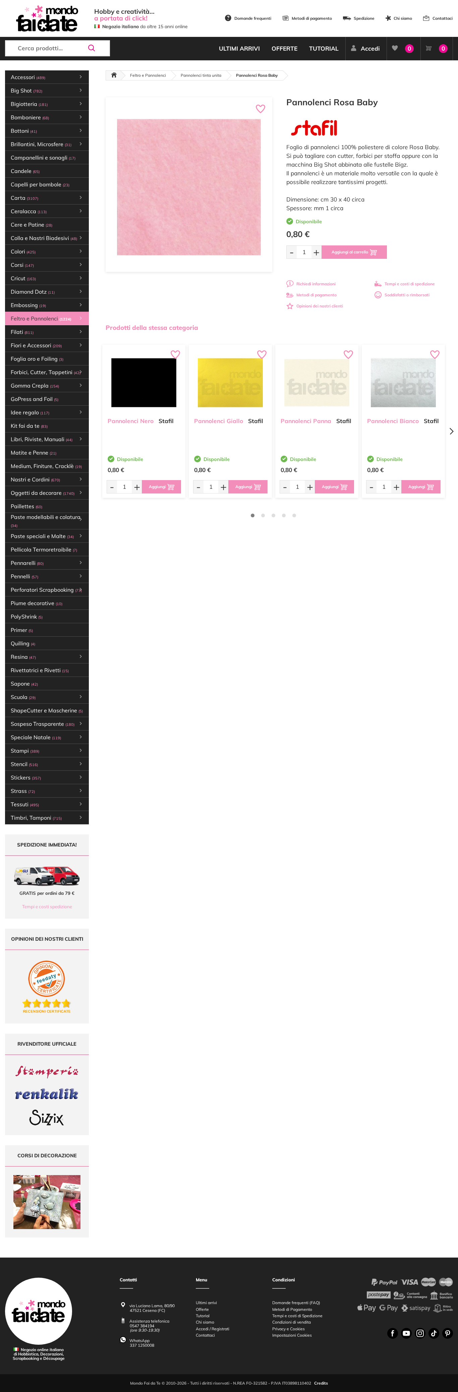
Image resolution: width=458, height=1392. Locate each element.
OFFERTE (284, 48)
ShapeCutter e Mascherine (47, 710)
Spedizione (364, 18)
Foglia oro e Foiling (37, 358)
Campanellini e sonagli (43, 157)
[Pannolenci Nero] (144, 382)
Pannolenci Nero (131, 420)
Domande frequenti (252, 18)
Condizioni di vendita (291, 1322)
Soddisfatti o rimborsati (407, 294)
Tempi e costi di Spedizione (297, 1315)
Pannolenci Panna (306, 420)
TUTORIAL (324, 48)
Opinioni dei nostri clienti (319, 305)
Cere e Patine (31, 224)
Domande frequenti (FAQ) (296, 1302)
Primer (22, 630)
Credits (321, 1383)
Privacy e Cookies (288, 1328)
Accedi (370, 48)
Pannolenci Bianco (393, 420)
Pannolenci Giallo (218, 420)
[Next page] (451, 431)
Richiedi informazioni (316, 283)
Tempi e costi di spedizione (410, 283)
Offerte (202, 1309)
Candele (25, 171)
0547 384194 (142, 1325)
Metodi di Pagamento (292, 1309)
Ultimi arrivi (206, 1302)
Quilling (23, 643)
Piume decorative (36, 603)
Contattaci (443, 18)
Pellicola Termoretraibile (44, 549)
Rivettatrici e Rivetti (40, 670)
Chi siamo (403, 18)
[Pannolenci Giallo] (230, 382)
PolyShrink (27, 616)
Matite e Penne (33, 452)
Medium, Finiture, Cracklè (46, 466)
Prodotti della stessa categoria (152, 328)
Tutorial (203, 1315)
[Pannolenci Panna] (317, 382)
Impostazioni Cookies (292, 1335)
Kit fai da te (29, 425)
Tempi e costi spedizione (47, 906)
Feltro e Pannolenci (148, 75)
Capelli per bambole (40, 184)
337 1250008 (142, 1345)
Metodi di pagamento (312, 18)
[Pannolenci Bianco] (403, 382)
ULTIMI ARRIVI (239, 48)
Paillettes (26, 506)
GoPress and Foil (34, 399)
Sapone (24, 683)
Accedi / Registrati (212, 1328)
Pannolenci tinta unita (201, 75)
